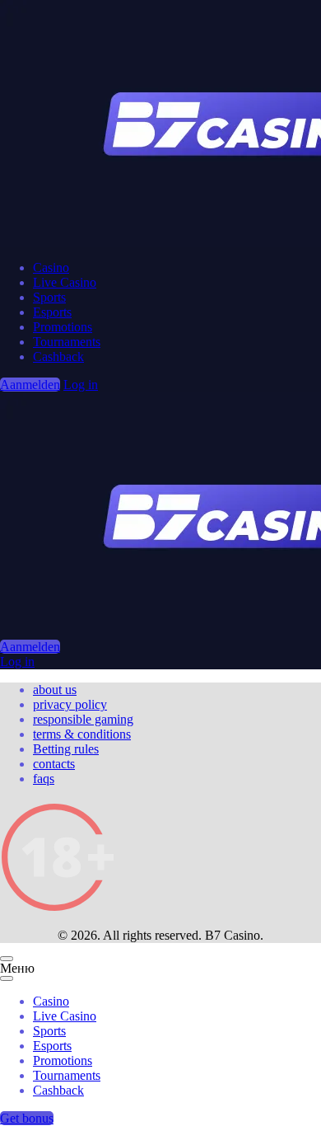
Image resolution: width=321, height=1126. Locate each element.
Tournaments (66, 342)
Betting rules (66, 749)
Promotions (62, 327)
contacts (54, 764)
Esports (52, 312)
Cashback (58, 357)
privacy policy (70, 704)
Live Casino (64, 282)
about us (55, 690)
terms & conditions (82, 734)
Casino (51, 267)
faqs (43, 779)
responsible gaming (83, 719)
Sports (49, 297)
